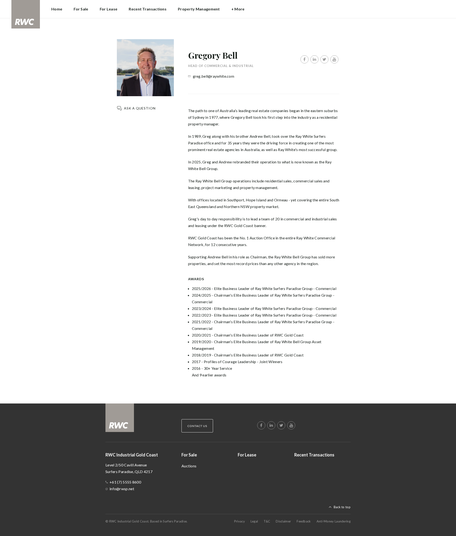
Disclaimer (283, 521)
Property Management (199, 9)
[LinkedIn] (314, 59)
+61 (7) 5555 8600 (125, 482)
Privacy (239, 521)
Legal (254, 521)
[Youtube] (334, 59)
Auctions (188, 466)
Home (56, 9)
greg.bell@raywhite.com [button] (213, 76)
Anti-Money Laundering (334, 521)
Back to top (342, 507)
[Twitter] (324, 59)
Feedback (304, 521)
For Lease (109, 9)
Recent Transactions (147, 9)
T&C (267, 521)
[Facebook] (304, 59)
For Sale (189, 454)
